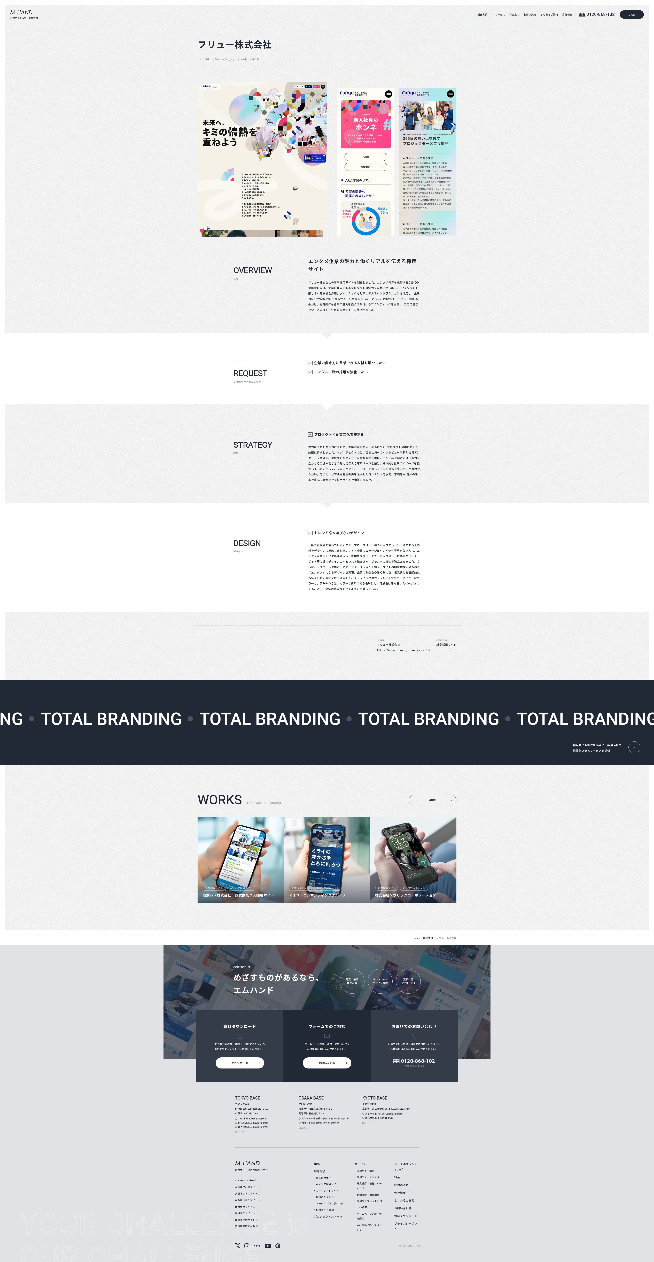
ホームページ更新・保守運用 (369, 1216)
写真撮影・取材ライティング (369, 1186)
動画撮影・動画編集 (368, 1194)
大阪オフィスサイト (246, 1193)
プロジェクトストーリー (328, 1219)
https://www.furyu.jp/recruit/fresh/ (231, 59)
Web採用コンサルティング (369, 1227)
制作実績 (428, 937)
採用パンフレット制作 (369, 1201)
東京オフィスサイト (246, 1187)
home (416, 937)
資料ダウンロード (405, 1216)
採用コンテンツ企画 (368, 1177)
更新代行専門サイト (246, 1200)
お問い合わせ (402, 1208)
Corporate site (244, 1180)
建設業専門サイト (245, 1219)
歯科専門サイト (244, 1213)
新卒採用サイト (325, 1177)
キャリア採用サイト (327, 1184)
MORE (433, 800)
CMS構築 (362, 1207)
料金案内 (514, 14)
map (238, 1132)
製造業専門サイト (245, 1226)
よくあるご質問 (549, 14)
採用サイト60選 (325, 1209)
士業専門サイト (244, 1206)
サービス (360, 1164)
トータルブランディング (330, 1203)
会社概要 (567, 14)
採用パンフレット (326, 1197)
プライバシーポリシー (405, 1226)
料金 (397, 1177)
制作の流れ (530, 14)
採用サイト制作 (365, 1170)
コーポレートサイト (327, 1190)
